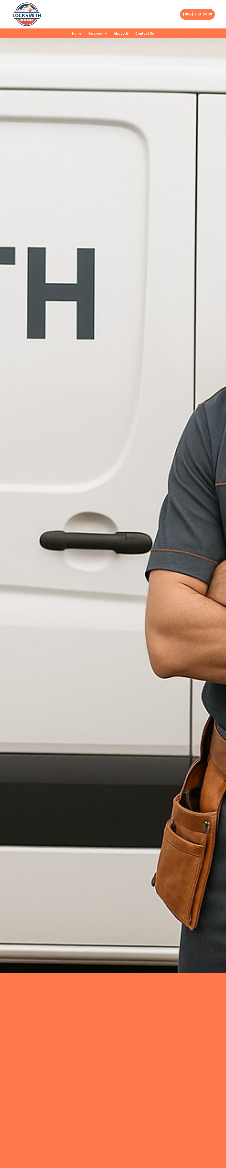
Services (95, 33)
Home (77, 33)
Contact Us (144, 33)
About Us (121, 33)
